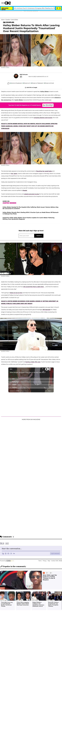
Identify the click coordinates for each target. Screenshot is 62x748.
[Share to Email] (49, 83)
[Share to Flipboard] (37, 83)
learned (46, 309)
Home (2, 19)
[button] (3, 3)
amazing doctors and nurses (43, 117)
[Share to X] (26, 83)
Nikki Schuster (24, 74)
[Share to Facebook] (16, 83)
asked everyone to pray (31, 194)
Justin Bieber (14, 19)
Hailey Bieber (44, 91)
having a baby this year (32, 362)
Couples (8, 19)
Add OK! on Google (32, 87)
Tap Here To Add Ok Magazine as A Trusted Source (24, 105)
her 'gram (14, 173)
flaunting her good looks (44, 171)
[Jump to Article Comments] (8, 83)
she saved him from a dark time (33, 286)
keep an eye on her (16, 292)
